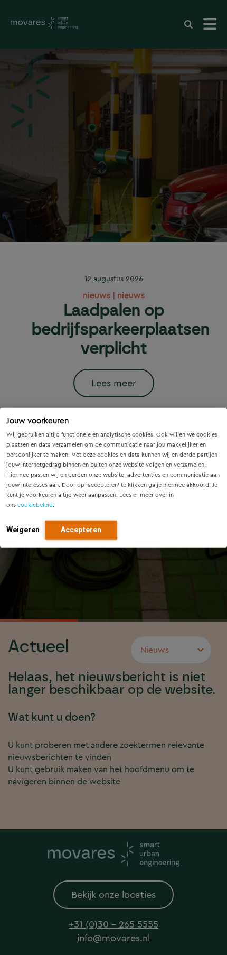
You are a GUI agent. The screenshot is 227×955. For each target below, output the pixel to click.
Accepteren (81, 529)
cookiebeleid (35, 505)
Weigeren (23, 529)
